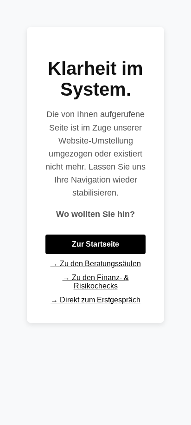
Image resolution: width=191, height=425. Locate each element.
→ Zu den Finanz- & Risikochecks (96, 282)
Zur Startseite (95, 244)
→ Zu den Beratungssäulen (96, 264)
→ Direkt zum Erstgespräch (95, 300)
